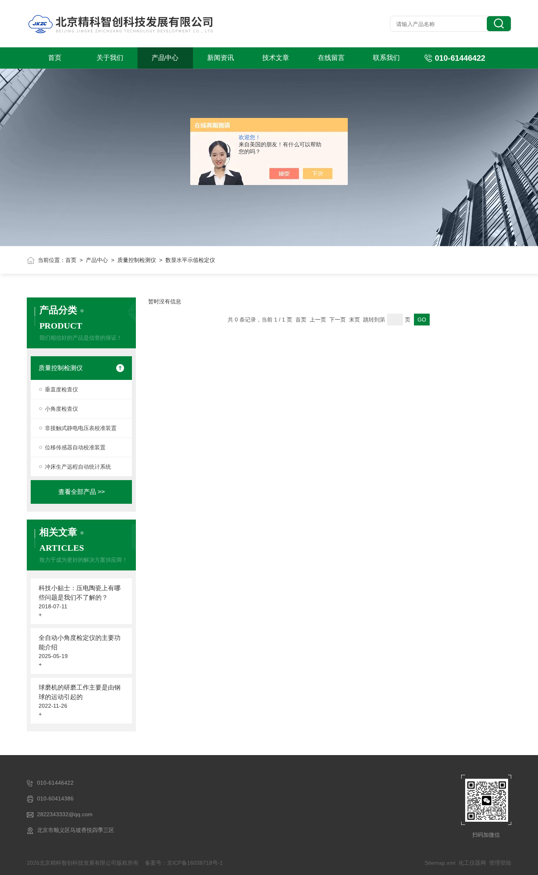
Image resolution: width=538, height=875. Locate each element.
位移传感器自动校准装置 (75, 447)
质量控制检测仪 (136, 260)
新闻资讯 (220, 58)
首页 (54, 58)
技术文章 (275, 58)
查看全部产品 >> (81, 491)
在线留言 (331, 58)
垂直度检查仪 (61, 389)
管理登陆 (500, 863)
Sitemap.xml (440, 863)
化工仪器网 (472, 863)
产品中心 (165, 58)
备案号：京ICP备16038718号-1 (184, 863)
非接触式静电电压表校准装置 (81, 428)
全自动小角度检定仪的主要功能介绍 (80, 642)
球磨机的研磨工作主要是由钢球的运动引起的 (80, 692)
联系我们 (386, 58)
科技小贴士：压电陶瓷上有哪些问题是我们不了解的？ (80, 593)
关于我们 (109, 58)
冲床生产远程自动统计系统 (78, 467)
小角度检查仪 (61, 409)
